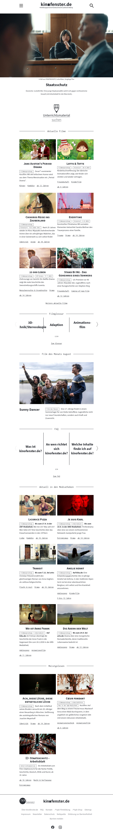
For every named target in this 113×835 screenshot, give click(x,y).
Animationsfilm (82, 324)
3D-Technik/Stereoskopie (30, 324)
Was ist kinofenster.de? (30, 448)
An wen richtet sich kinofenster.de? (56, 448)
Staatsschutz (56, 84)
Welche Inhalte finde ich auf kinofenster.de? (82, 448)
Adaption (56, 325)
